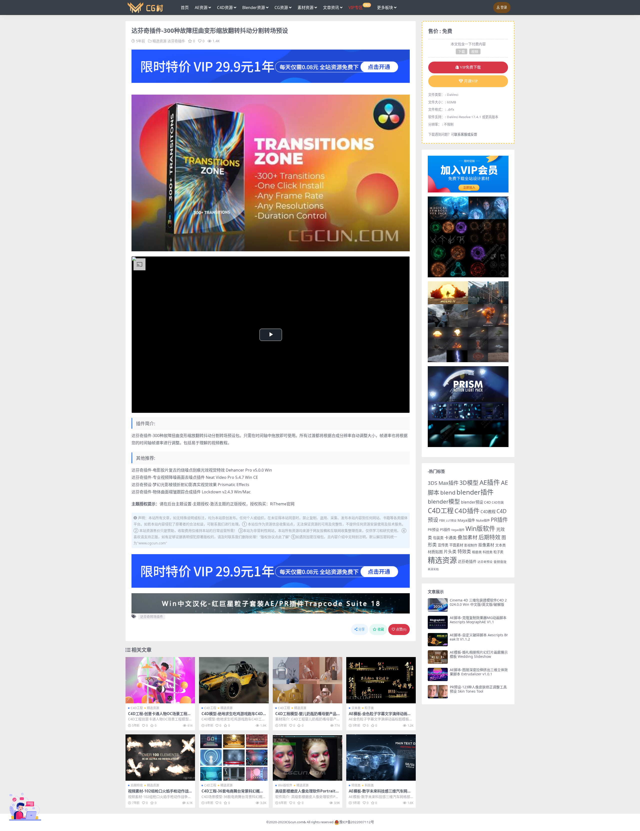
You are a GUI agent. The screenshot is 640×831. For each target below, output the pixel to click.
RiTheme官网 (282, 504)
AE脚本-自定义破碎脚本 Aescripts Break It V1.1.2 (479, 637)
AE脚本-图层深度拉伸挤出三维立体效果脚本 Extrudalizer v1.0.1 (479, 671)
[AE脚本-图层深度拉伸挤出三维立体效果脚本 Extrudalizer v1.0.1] (438, 674)
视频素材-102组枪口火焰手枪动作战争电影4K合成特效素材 (160, 793)
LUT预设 (451, 520)
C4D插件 (467, 510)
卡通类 (450, 537)
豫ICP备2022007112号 (356, 822)
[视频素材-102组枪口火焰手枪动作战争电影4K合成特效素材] (160, 757)
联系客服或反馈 (465, 134)
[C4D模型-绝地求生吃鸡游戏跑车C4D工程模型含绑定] (233, 680)
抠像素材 (486, 545)
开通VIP (471, 81)
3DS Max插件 (443, 482)
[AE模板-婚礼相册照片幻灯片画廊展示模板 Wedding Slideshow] (438, 657)
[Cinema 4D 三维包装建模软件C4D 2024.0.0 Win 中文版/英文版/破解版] (438, 604)
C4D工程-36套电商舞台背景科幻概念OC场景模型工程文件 (233, 793)
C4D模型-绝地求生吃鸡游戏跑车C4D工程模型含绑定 (232, 716)
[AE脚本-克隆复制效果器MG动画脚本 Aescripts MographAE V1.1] (438, 622)
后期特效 (137, 785)
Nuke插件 (483, 520)
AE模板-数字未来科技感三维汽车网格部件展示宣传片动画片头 (380, 793)
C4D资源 (225, 7)
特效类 (356, 785)
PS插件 (445, 529)
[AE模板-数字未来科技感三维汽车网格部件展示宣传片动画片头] (381, 757)
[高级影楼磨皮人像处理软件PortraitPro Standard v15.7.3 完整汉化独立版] (307, 757)
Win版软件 (285, 785)
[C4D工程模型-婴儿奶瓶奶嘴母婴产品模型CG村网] (307, 680)
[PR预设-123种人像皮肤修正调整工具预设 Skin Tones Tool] (438, 691)
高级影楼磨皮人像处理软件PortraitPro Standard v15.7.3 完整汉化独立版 (307, 793)
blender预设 (472, 502)
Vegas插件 (457, 530)
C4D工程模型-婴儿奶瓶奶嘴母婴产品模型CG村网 (305, 716)
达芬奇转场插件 (151, 616)
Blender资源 (253, 7)
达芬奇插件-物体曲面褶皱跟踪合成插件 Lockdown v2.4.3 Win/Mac (191, 492)
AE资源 (201, 7)
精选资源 (159, 41)
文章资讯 (331, 7)
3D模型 (469, 483)
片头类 (450, 551)
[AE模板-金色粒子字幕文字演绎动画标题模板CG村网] (381, 680)
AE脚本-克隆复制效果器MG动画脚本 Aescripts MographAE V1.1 (478, 619)
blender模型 (444, 501)
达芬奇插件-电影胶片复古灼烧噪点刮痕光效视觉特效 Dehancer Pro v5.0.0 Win (202, 470)
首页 (185, 7)
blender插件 (475, 492)
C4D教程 (488, 511)
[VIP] (271, 65)
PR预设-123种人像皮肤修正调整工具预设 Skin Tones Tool (478, 689)
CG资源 (281, 7)
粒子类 (369, 708)
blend (448, 492)
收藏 (381, 629)
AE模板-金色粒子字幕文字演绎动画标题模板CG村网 (380, 716)
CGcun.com (295, 822)
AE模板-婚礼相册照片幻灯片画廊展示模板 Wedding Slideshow (479, 654)
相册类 (477, 552)
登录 (503, 7)
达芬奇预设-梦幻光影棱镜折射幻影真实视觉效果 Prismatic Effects (190, 484)
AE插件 (490, 482)
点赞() (401, 629)
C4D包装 (498, 502)
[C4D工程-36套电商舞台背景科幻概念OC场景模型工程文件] (233, 757)
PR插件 (499, 519)
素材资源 (306, 7)
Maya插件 (466, 520)
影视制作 (470, 545)
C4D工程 (137, 708)
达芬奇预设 (485, 562)
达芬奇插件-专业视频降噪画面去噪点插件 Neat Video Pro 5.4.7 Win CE (195, 477)
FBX (442, 520)
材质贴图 (435, 551)
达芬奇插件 (176, 41)
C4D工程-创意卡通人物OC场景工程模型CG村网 (159, 716)
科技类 (369, 785)
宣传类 (443, 545)
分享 (361, 629)
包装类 (438, 537)
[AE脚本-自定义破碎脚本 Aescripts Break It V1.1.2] (438, 639)
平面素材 (456, 545)
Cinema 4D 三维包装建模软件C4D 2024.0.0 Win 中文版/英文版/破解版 (478, 602)
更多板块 (385, 7)
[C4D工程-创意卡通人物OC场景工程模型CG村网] (160, 680)
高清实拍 (433, 569)
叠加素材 (468, 537)
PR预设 (433, 529)
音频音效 (500, 561)
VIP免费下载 (470, 67)
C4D (487, 502)
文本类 (356, 708)
